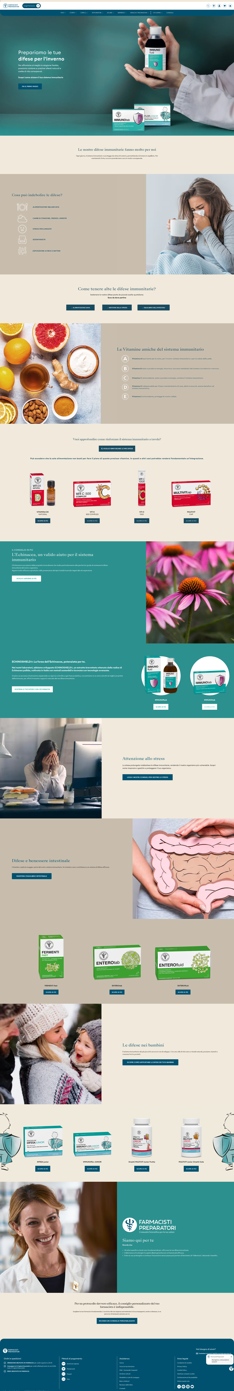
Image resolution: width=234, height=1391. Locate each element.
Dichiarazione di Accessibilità (187, 1377)
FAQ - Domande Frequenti (128, 1370)
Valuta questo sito (183, 1381)
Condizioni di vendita (184, 1363)
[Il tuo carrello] (230, 6)
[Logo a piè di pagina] (11, 1351)
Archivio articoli (124, 1374)
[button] (63, 12)
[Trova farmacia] (214, 6)
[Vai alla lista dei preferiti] (225, 6)
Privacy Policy (182, 1366)
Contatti (122, 1388)
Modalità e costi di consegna (129, 1377)
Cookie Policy (182, 1370)
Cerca (121, 1363)
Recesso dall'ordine (126, 1385)
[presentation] (15, 492)
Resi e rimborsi (124, 1381)
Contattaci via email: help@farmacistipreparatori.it (215, 1353)
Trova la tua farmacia (126, 1366)
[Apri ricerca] (208, 6)
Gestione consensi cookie (186, 1374)
